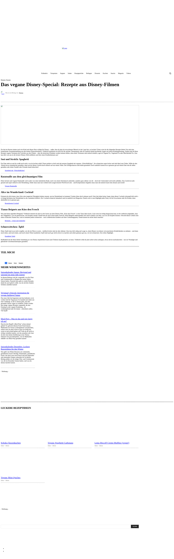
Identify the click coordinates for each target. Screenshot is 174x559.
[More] (169, 97)
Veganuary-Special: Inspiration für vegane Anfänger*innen (15, 294)
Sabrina (7, 445)
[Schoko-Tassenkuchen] (23, 425)
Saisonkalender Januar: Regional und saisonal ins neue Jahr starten (16, 273)
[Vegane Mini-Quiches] (23, 460)
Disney (10, 263)
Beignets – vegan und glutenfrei (15, 221)
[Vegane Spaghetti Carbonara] (70, 425)
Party (15, 263)
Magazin (3, 80)
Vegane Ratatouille (11, 186)
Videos (2, 445)
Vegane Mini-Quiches (10, 477)
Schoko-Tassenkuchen (11, 443)
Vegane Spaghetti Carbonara (60, 443)
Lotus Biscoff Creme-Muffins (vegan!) (112, 443)
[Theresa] (3, 93)
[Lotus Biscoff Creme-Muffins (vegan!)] (116, 425)
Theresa (21, 92)
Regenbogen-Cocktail (12, 203)
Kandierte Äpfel (10, 236)
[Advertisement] (16, 384)
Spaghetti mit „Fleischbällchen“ (15, 170)
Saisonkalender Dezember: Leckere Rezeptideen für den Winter (15, 347)
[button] (170, 73)
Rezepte (8, 80)
